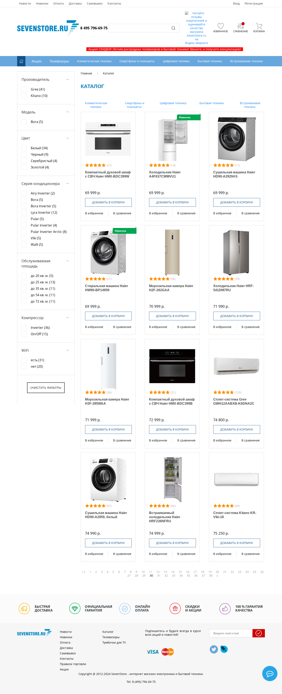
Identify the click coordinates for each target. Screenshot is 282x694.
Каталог (108, 632)
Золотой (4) (40, 167)
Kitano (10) (39, 95)
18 (202, 572)
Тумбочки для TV (114, 642)
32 (166, 575)
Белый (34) (39, 148)
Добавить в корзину (108, 202)
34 (181, 575)
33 (173, 575)
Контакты (114, 3)
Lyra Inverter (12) (44, 212)
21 (224, 572)
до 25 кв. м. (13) (43, 282)
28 (136, 575)
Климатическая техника (95, 105)
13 (165, 572)
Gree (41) (38, 89)
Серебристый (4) (44, 161)
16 (187, 572)
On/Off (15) (39, 334)
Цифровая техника (172, 103)
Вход (236, 3)
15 (180, 572)
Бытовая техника (211, 103)
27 (129, 575)
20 (217, 572)
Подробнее (108, 139)
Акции (36, 61)
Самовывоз (95, 3)
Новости (25, 3)
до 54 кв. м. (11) (43, 295)
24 (247, 572)
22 (232, 572)
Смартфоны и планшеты (134, 105)
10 (143, 572)
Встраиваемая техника (249, 105)
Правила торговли (73, 664)
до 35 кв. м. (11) (43, 288)
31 (158, 575)
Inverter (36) (40, 327)
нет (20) (37, 366)
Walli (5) (37, 244)
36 (196, 575)
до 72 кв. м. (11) (43, 301)
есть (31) (37, 360)
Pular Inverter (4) (44, 225)
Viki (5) (36, 238)
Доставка (75, 3)
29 (144, 575)
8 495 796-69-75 (94, 27)
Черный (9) (39, 154)
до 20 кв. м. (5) (42, 275)
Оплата (58, 3)
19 (210, 572)
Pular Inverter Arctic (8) (49, 231)
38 (210, 575)
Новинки (42, 3)
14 (172, 572)
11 (150, 572)
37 (203, 575)
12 (158, 572)
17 (195, 572)
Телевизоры (59, 61)
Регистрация (254, 3)
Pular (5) (37, 219)
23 (239, 572)
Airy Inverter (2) (43, 193)
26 (262, 572)
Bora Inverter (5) (43, 206)
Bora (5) (37, 121)
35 (188, 575)
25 (254, 572)
